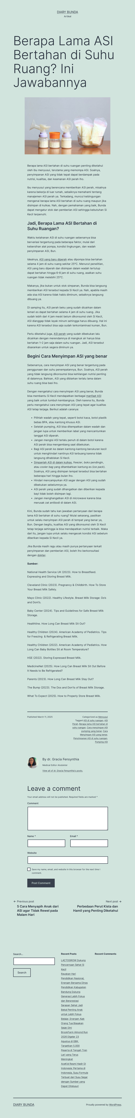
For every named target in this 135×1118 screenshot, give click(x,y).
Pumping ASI (101, 742)
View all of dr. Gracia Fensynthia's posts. (62, 770)
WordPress (115, 1104)
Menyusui (103, 717)
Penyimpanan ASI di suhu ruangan (90, 738)
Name (31, 836)
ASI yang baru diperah (53, 259)
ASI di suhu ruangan (93, 720)
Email (74, 836)
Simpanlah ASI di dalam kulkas (53, 462)
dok (39, 555)
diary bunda (67, 12)
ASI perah (60, 333)
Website (32, 852)
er (44, 555)
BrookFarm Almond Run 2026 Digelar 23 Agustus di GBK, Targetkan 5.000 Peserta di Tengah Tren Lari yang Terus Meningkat (74, 1046)
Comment (32, 803)
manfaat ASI (93, 395)
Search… (18, 954)
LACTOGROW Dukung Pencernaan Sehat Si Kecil (73, 965)
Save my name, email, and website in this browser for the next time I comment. (66, 871)
